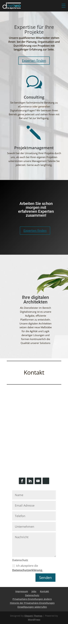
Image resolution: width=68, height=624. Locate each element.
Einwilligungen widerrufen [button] (32, 606)
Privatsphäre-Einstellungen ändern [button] (32, 599)
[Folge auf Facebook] (22, 481)
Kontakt (44, 591)
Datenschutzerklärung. (27, 570)
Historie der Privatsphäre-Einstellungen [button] (32, 603)
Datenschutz (32, 595)
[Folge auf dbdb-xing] (46, 481)
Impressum (21, 591)
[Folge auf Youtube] (38, 481)
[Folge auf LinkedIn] (30, 481)
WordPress (34, 619)
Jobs (34, 591)
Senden (45, 577)
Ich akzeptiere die (27, 568)
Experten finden (34, 60)
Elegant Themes (33, 615)
